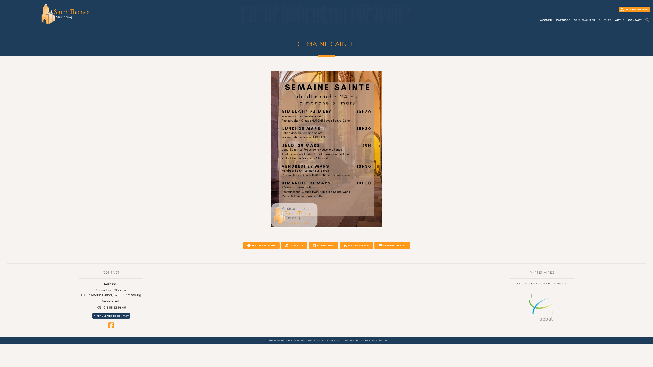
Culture (605, 20)
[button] (648, 20)
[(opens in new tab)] (542, 308)
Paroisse (563, 20)
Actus (620, 20)
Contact (635, 20)
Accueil (546, 20)
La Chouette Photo (351, 340)
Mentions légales (376, 340)
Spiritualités (584, 20)
